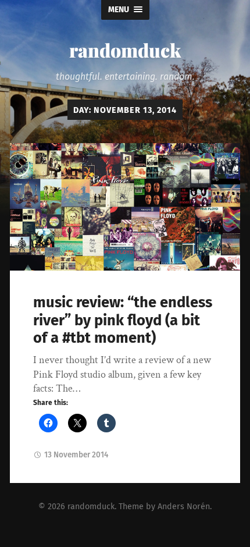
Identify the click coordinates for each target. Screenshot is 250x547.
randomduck (125, 49)
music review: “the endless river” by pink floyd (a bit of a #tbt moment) (122, 320)
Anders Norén (184, 507)
